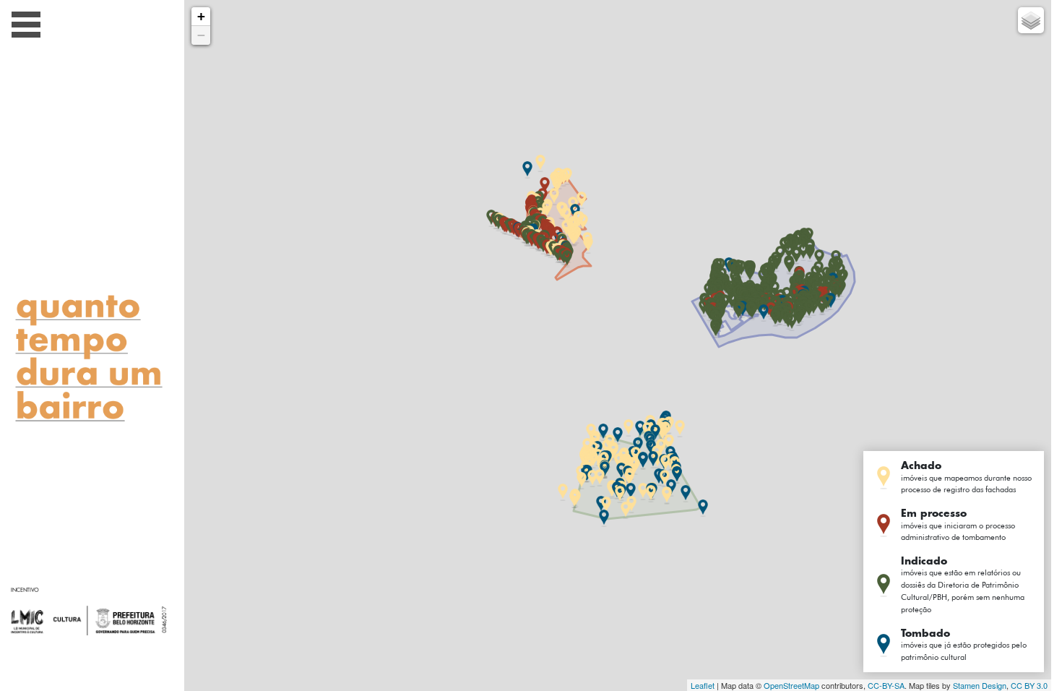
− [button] (201, 35)
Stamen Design (979, 685)
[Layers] (1031, 20)
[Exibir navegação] (26, 27)
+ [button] (201, 16)
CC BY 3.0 (1029, 685)
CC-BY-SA (886, 685)
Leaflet (703, 685)
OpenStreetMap (791, 685)
